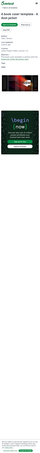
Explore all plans (20, 146)
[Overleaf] (7, 3)
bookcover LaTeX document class (15, 59)
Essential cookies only (10, 450)
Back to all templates (9, 8)
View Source (25, 25)
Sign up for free (20, 142)
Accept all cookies (26, 451)
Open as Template (9, 25)
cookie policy (9, 447)
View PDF (6, 30)
